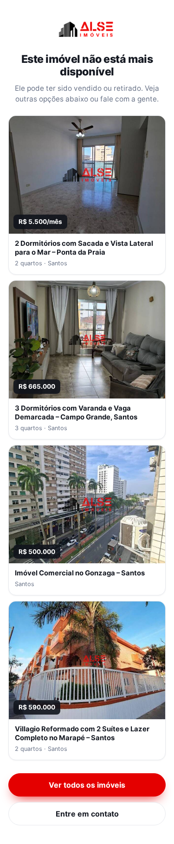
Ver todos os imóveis (87, 785)
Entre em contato (87, 813)
